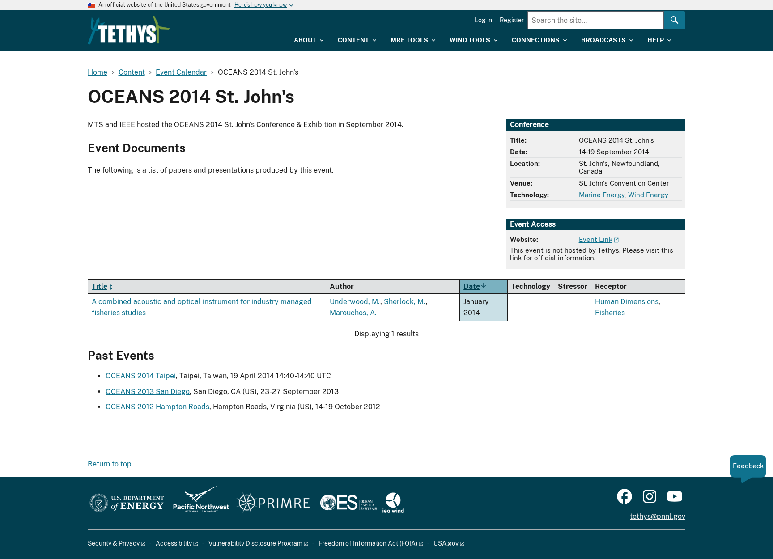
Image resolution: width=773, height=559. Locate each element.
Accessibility (174, 543)
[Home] (129, 30)
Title (99, 286)
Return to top (110, 464)
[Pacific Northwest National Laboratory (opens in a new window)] (197, 503)
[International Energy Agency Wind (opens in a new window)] (393, 503)
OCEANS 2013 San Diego (148, 391)
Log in (483, 20)
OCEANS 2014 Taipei (141, 376)
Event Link (595, 239)
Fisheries (610, 313)
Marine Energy (601, 195)
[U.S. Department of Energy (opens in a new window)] (127, 503)
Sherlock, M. (405, 301)
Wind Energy (648, 195)
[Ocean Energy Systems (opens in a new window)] (349, 503)
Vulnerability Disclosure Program (255, 543)
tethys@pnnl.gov (657, 516)
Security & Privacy (114, 543)
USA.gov (446, 543)
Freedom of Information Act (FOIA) (368, 543)
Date (475, 286)
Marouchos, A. (353, 313)
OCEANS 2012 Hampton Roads (157, 406)
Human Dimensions (626, 301)
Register (512, 20)
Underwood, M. (355, 301)
